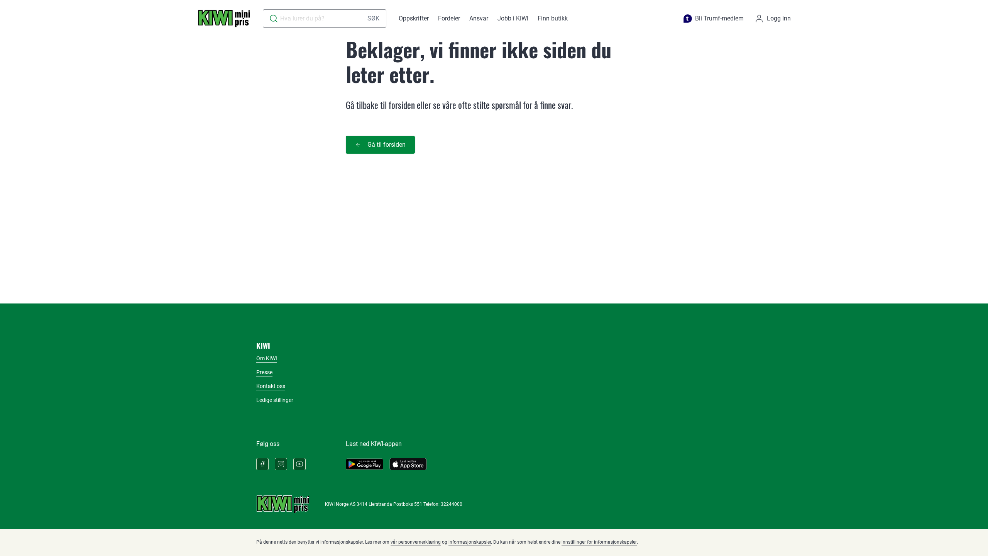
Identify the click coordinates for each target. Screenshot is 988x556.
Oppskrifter (414, 18)
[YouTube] (299, 464)
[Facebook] (262, 464)
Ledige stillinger (274, 400)
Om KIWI (266, 358)
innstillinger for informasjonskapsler (599, 542)
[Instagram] (281, 464)
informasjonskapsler (469, 542)
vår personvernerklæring (416, 542)
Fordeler (449, 18)
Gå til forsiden (386, 144)
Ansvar (478, 18)
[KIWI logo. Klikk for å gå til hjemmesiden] (223, 18)
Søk (373, 18)
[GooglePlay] (364, 464)
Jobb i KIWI (512, 18)
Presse (264, 372)
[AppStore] (408, 464)
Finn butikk (553, 18)
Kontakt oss (270, 386)
